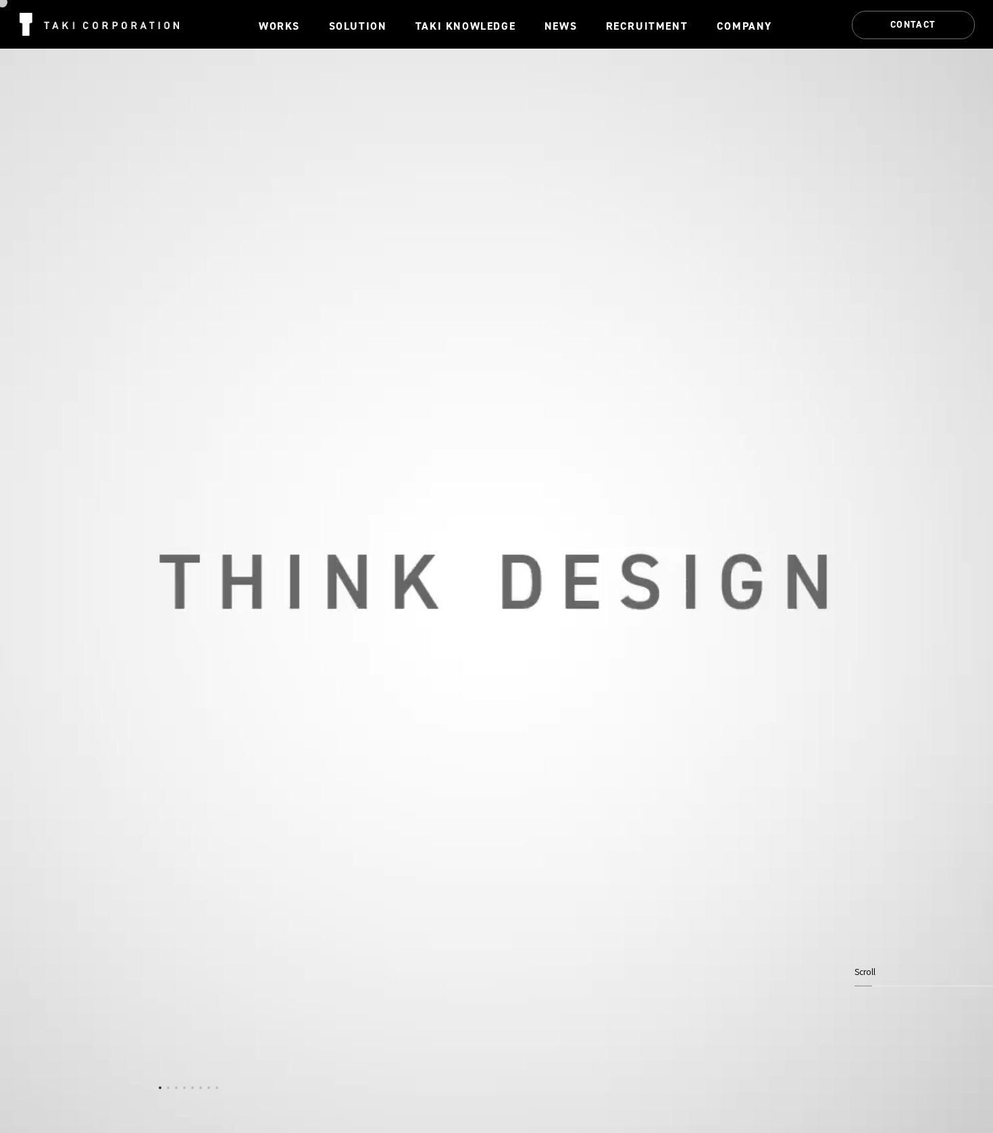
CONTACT (913, 24)
